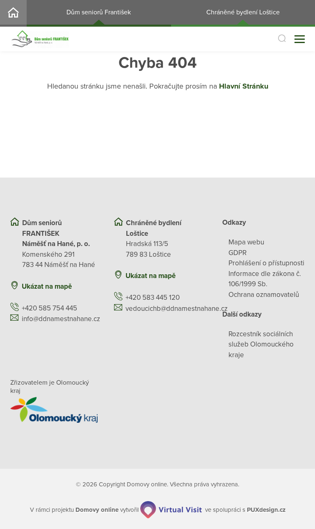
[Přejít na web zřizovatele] (54, 410)
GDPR (237, 253)
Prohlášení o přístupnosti (266, 263)
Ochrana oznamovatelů (263, 294)
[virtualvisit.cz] (171, 509)
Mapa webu (246, 242)
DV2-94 (13, 13)
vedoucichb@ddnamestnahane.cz (177, 308)
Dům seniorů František (98, 12)
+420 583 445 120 (153, 297)
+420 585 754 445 (49, 308)
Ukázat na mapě (47, 286)
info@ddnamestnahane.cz (61, 319)
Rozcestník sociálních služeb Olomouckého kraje (261, 344)
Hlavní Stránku (243, 86)
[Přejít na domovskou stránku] (39, 39)
